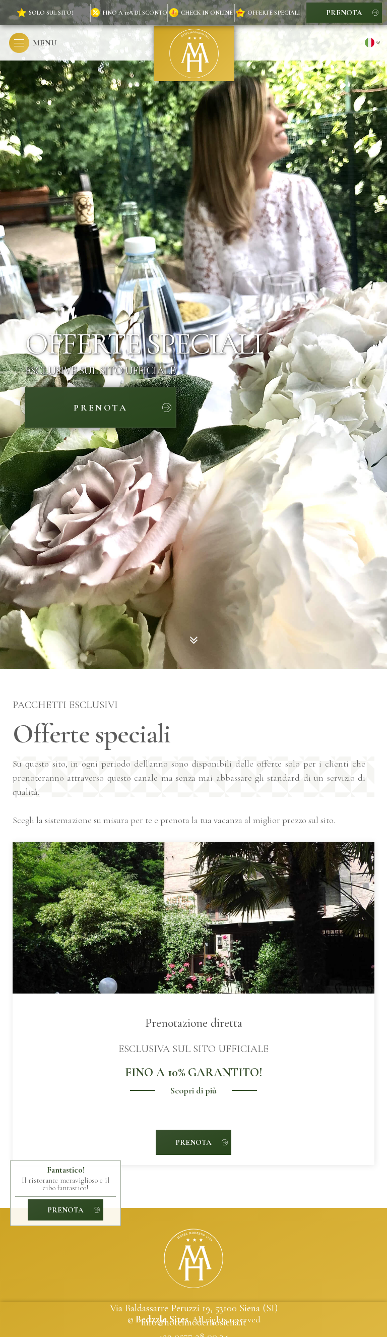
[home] (194, 53)
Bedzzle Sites (162, 1319)
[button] (33, 43)
